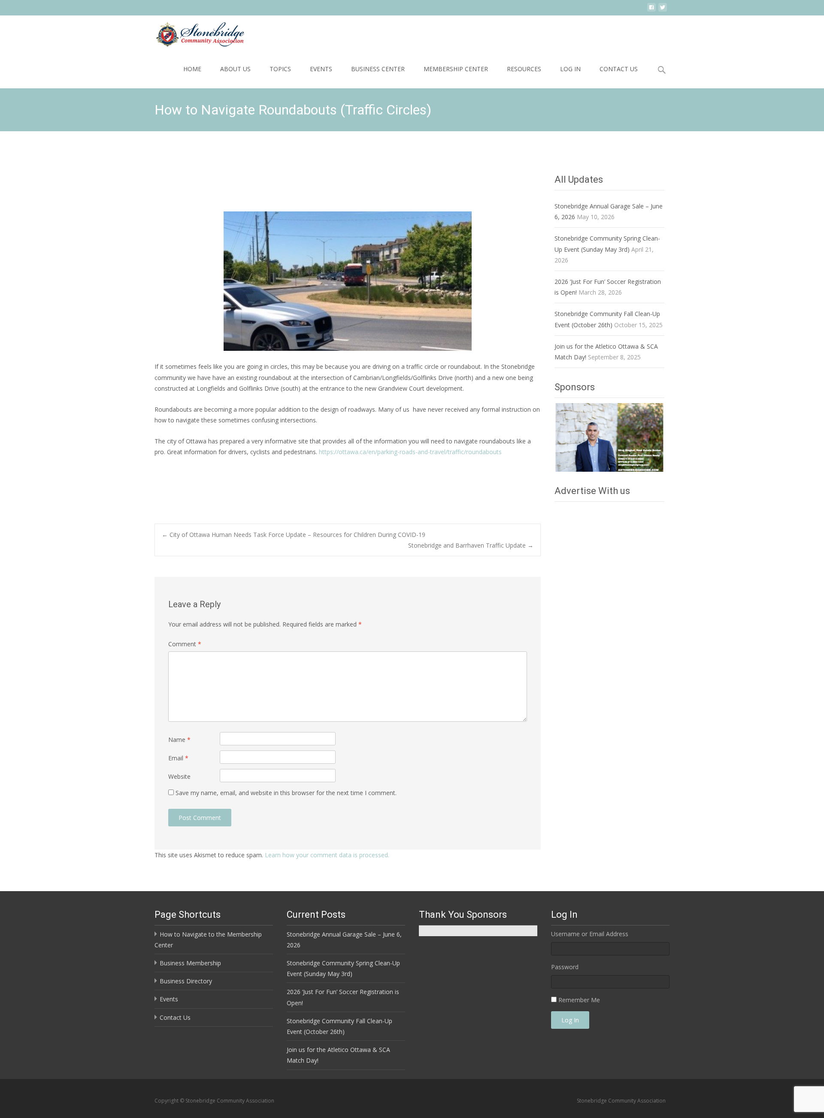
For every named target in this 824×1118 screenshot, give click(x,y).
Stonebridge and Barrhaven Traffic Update (470, 545)
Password (565, 967)
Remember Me (579, 1000)
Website (179, 776)
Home (192, 69)
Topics (280, 69)
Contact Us (619, 69)
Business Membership (190, 963)
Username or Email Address (589, 934)
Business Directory (186, 981)
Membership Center (456, 69)
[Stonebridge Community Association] (193, 32)
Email (178, 758)
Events (321, 69)
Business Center (378, 69)
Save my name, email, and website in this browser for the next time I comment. (286, 793)
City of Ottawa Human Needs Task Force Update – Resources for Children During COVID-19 (293, 534)
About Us (235, 69)
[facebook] (651, 10)
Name (179, 739)
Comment (184, 644)
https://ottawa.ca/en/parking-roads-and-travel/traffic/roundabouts (410, 452)
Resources (524, 69)
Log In (570, 69)
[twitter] (662, 10)
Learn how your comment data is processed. (327, 855)
